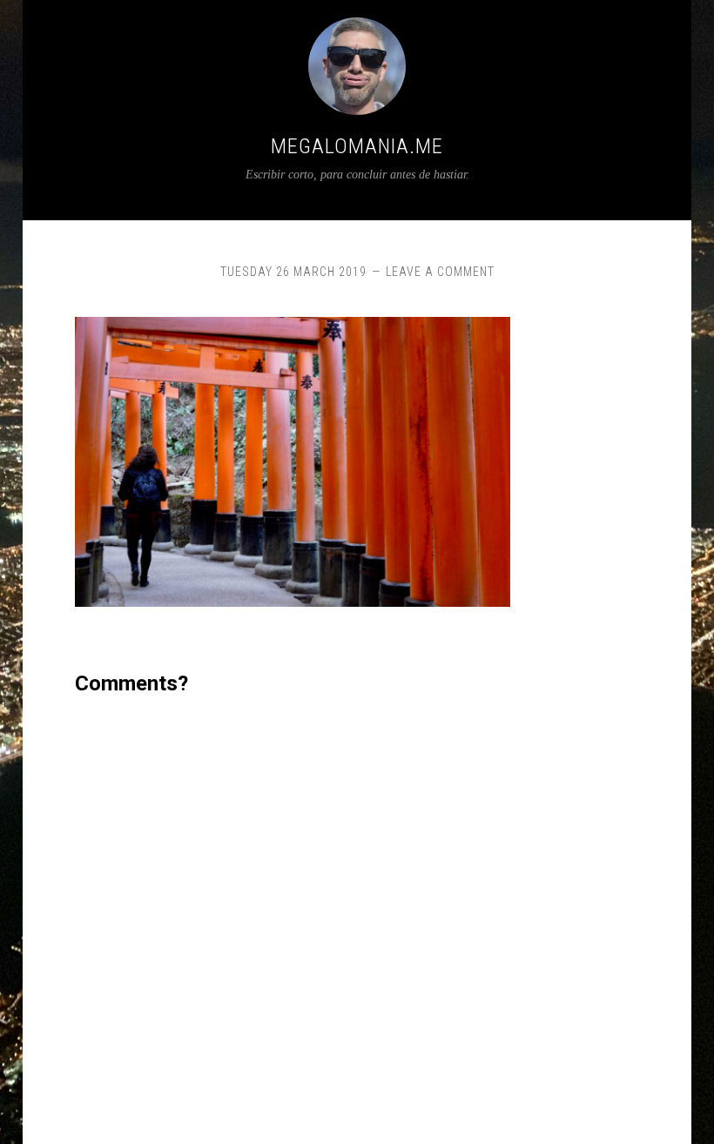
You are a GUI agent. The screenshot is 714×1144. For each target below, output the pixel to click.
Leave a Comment (440, 272)
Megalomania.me (357, 146)
